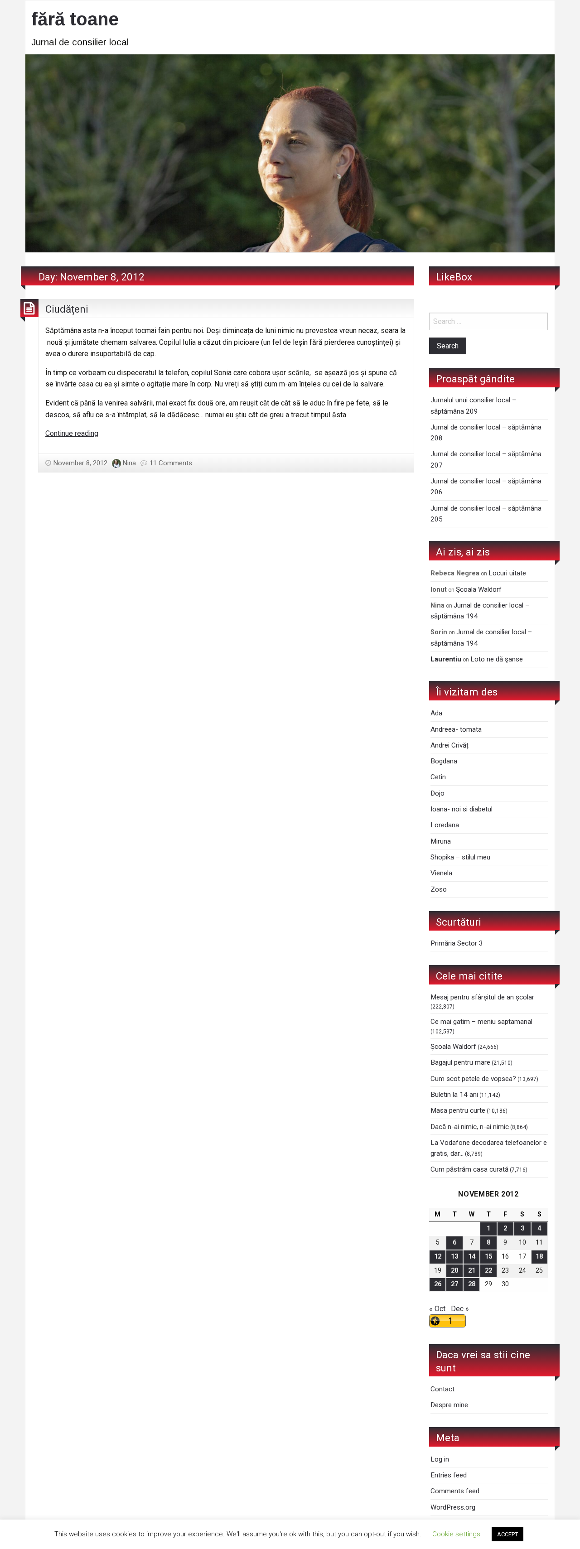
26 (437, 1284)
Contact (442, 1389)
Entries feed (448, 1475)
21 (471, 1270)
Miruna (440, 841)
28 (471, 1284)
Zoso (438, 889)
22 (488, 1270)
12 (437, 1256)
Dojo (437, 793)
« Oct (437, 1308)
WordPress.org (452, 1507)
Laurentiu (445, 659)
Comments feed (454, 1491)
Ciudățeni (66, 309)
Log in (439, 1459)
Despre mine (449, 1405)
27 (454, 1284)
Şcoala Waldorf (479, 589)
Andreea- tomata (456, 729)
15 (488, 1256)
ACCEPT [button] (507, 1534)
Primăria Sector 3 (456, 943)
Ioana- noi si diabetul (461, 809)
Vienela (441, 873)
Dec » (460, 1308)
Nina (129, 463)
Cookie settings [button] (456, 1534)
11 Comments (171, 463)
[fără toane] (290, 152)
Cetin (438, 777)
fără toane (75, 19)
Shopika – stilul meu (460, 857)
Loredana (444, 825)
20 (454, 1270)
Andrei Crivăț (449, 745)
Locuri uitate (507, 573)
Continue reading (71, 433)
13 (454, 1256)
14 (471, 1256)
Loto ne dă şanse (496, 659)
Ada (436, 713)
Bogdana (443, 761)
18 (539, 1256)
